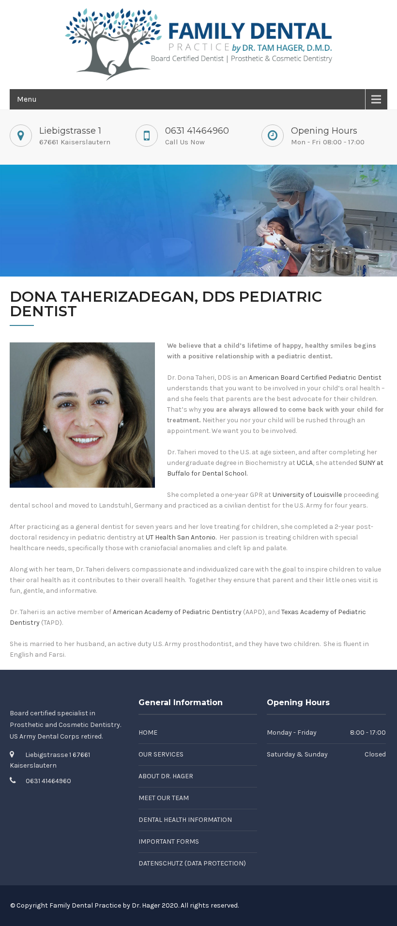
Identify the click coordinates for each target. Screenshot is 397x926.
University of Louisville (307, 495)
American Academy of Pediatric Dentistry (177, 612)
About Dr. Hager (165, 776)
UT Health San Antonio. (182, 537)
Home (147, 732)
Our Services (160, 754)
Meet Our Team (163, 798)
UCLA (305, 463)
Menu (27, 99)
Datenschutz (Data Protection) (192, 863)
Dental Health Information (185, 820)
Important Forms (168, 841)
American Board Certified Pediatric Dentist (315, 377)
